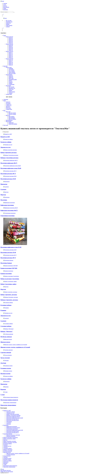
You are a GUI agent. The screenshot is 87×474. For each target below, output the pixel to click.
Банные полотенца (6, 273)
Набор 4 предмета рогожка (9, 152)
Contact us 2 (8, 105)
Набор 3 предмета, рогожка (9, 294)
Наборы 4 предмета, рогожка (9, 300)
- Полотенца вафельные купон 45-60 (14, 430)
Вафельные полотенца (7, 205)
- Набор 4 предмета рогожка (12, 414)
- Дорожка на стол (10, 413)
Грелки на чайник (6, 142)
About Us (8, 101)
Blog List (8, 115)
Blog (4, 110)
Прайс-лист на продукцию (7, 471)
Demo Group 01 (9, 36)
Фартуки (3, 194)
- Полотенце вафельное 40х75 (13, 416)
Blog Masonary (9, 120)
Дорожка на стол (6, 147)
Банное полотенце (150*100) (9, 268)
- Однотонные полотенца (12, 428)
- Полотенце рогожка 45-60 (12, 420)
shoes (10, 94)
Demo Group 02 (9, 44)
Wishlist (7, 24)
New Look (5, 125)
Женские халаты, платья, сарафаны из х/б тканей (15, 347)
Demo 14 (11, 56)
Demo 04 (11, 41)
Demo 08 (11, 47)
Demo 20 (11, 64)
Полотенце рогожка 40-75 (8, 173)
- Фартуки (8, 424)
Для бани (3, 363)
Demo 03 (11, 40)
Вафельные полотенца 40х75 (9, 210)
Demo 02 (11, 39)
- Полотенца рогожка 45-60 (12, 431)
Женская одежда (5, 342)
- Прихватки (9, 421)
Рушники (3, 310)
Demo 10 (11, 50)
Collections (5, 99)
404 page (8, 106)
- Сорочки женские (10, 454)
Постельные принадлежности (9, 400)
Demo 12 (11, 53)
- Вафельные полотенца (11, 426)
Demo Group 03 (9, 51)
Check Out (8, 23)
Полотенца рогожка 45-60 (8, 252)
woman (7, 94)
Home (4, 35)
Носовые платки (5, 373)
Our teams (8, 103)
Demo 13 (11, 55)
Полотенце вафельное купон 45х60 (11, 168)
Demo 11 (11, 52)
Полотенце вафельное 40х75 (9, 163)
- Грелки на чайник (10, 411)
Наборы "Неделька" (7, 331)
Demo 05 (11, 42)
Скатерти (3, 189)
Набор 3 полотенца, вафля (8, 284)
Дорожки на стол (6, 315)
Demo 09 (11, 48)
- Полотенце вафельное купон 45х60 (14, 417)
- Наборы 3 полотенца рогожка (13, 415)
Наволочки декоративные (8, 405)
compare (8, 26)
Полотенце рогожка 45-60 (8, 179)
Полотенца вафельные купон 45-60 (11, 247)
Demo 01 (11, 37)
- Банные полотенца (10, 436)
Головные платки (6, 368)
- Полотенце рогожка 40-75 (12, 419)
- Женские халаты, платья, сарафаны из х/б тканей (17, 453)
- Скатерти (8, 422)
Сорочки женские (6, 352)
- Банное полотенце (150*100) (13, 435)
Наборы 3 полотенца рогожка (9, 157)
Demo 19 (11, 63)
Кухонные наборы (6, 305)
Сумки (3, 394)
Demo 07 (11, 46)
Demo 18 (11, 62)
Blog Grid (8, 111)
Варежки (3, 389)
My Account (8, 20)
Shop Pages (8, 85)
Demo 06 (11, 45)
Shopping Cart (9, 21)
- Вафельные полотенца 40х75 (13, 427)
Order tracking (9, 25)
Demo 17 (11, 61)
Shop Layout (9, 67)
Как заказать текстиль (6, 470)
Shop (5, 66)
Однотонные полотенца (8, 215)
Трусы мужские (5, 357)
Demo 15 (11, 57)
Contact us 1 (8, 104)
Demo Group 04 (9, 58)
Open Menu (3, 33)
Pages (4, 100)
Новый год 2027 (5, 136)
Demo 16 (11, 60)
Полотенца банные (6, 263)
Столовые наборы (6, 326)
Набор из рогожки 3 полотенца (10, 278)
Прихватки (4, 184)
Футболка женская (6, 336)
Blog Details (8, 121)
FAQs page (8, 108)
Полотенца (4, 200)
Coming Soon (9, 109)
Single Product (9, 74)
